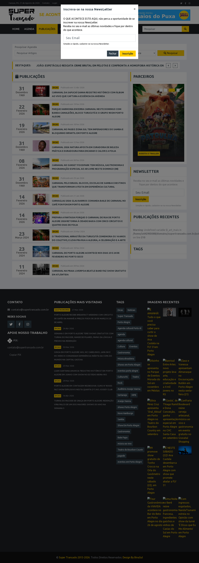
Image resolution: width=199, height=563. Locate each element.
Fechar (112, 53)
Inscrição (127, 53)
